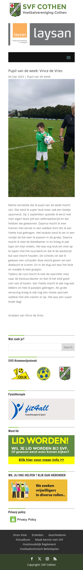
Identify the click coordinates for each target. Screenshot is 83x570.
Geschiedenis (57, 535)
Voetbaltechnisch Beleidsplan (39, 549)
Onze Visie (20, 535)
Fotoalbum (23, 539)
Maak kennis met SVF (49, 539)
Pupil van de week (38, 76)
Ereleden (37, 535)
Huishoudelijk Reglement (39, 544)
